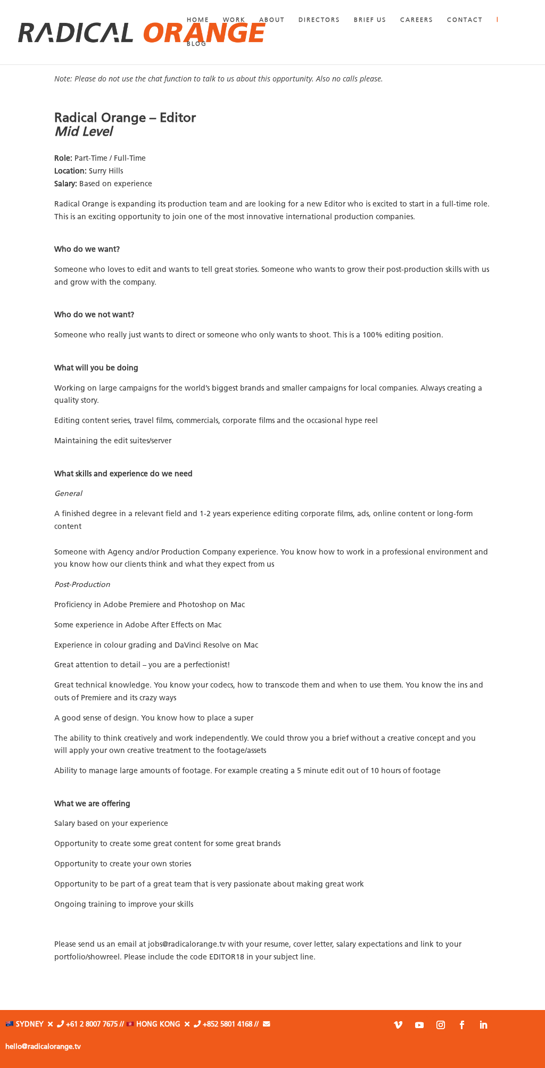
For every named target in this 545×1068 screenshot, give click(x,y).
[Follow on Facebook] (461, 1024)
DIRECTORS (319, 20)
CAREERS (416, 20)
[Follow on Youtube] (419, 1024)
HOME (198, 20)
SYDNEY (31, 1024)
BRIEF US (370, 20)
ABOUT (272, 20)
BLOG (197, 44)
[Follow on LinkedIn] (483, 1024)
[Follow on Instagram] (440, 1024)
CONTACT (465, 20)
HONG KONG (160, 1024)
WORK (234, 20)
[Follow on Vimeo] (398, 1024)
